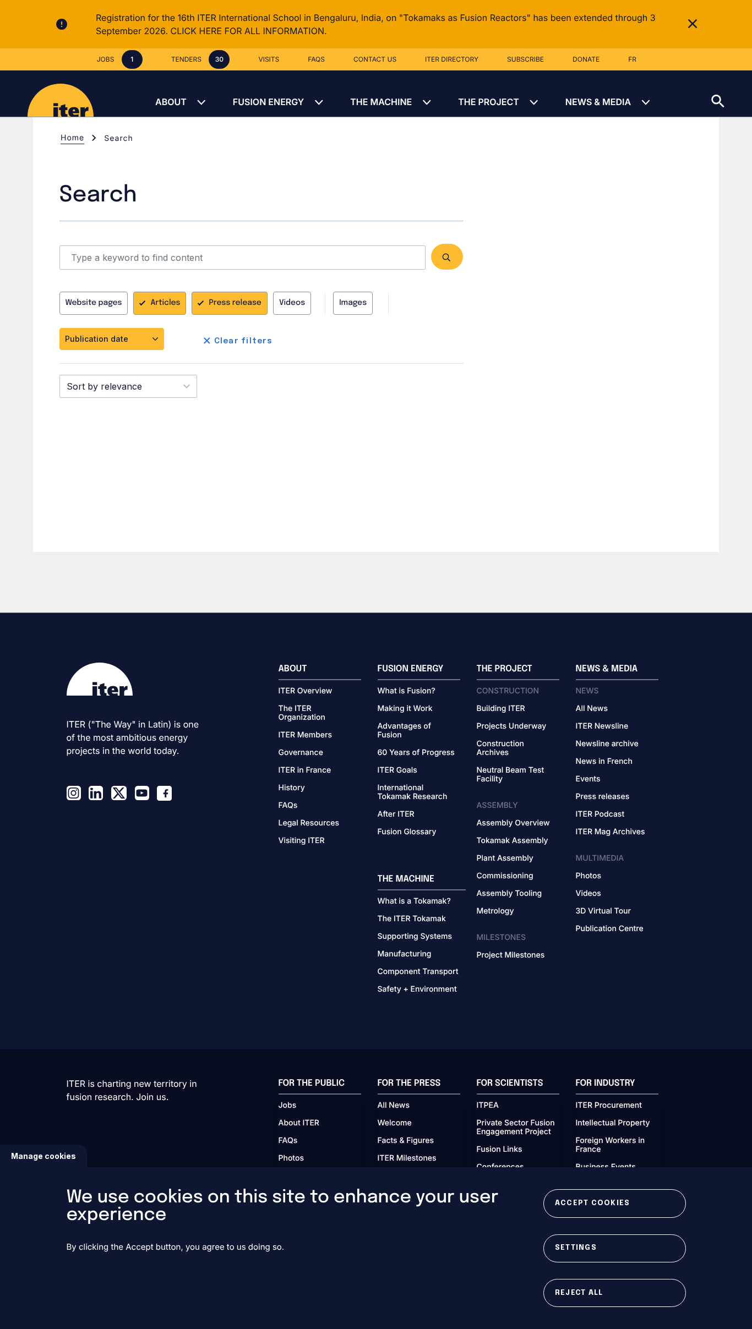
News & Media (598, 101)
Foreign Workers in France (610, 1145)
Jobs (288, 1105)
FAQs (288, 805)
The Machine (381, 101)
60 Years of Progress (416, 752)
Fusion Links (499, 1149)
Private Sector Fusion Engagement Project (516, 1127)
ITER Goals (397, 770)
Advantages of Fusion (405, 731)
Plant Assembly (505, 858)
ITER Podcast (600, 814)
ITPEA (488, 1105)
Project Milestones (511, 955)
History (292, 788)
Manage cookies (43, 1156)
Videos (292, 303)
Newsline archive (607, 744)
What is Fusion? (406, 691)
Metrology (495, 911)
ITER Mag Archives (610, 832)
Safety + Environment (417, 989)
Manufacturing (405, 954)
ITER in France (305, 770)
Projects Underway (512, 726)
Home (72, 138)
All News (592, 708)
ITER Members (305, 735)
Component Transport (418, 971)
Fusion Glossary (407, 832)
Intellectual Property (613, 1123)
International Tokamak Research (413, 792)
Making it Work (405, 708)
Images (353, 303)
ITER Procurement (609, 1105)
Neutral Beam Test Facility (510, 775)
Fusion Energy (268, 101)
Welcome (395, 1123)
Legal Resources (309, 823)
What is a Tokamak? (414, 901)
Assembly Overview (513, 823)
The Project (488, 101)
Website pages (94, 303)
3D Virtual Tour (603, 911)
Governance (301, 752)
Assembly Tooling (509, 893)
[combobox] (128, 386)
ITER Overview (306, 691)
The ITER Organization (302, 713)
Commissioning (505, 876)
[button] (731, 93)
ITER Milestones (407, 1158)
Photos (588, 876)
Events (588, 779)
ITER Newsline (602, 726)
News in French (604, 761)
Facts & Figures (406, 1140)
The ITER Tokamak (412, 919)
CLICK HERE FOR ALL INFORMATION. (249, 30)
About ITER (299, 1123)
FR (632, 59)
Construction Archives (501, 748)
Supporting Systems (415, 936)
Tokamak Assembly (512, 840)
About (171, 101)
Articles (165, 303)
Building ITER (501, 708)
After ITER (396, 814)
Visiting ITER (302, 840)
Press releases (603, 796)
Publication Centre (610, 929)
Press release (235, 303)
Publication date (97, 338)
